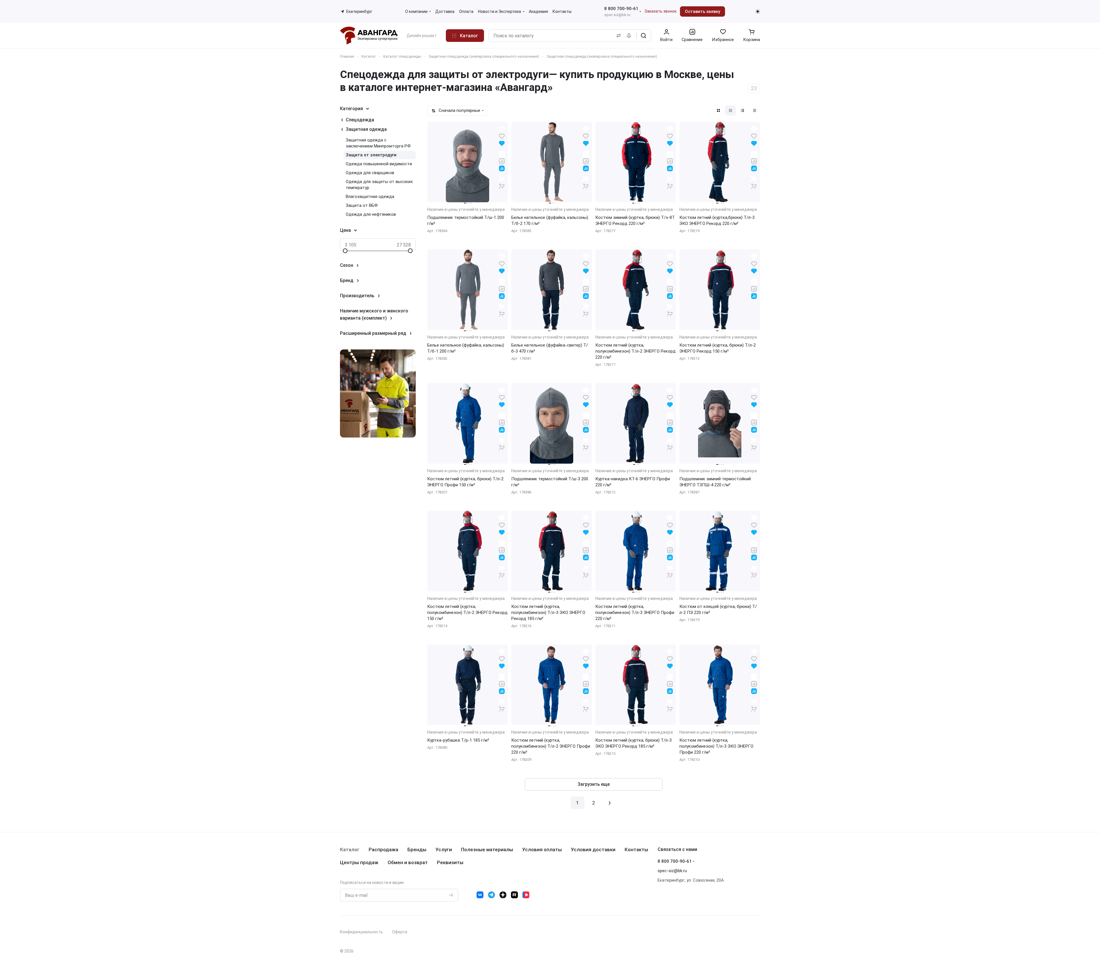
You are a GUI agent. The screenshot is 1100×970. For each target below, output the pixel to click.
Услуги (444, 849)
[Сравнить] (502, 161)
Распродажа (383, 849)
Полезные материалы (487, 849)
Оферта (399, 932)
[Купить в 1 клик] (502, 182)
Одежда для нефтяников (371, 214)
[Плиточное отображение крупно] (718, 110)
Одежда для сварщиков (370, 172)
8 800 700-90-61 (621, 8)
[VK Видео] (525, 894)
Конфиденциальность (361, 932)
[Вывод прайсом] (754, 110)
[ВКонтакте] (480, 894)
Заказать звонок (660, 11)
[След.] (610, 802)
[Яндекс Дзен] (503, 894)
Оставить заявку (702, 11)
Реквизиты (450, 862)
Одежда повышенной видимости (379, 163)
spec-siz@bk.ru (617, 15)
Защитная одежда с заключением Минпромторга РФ (378, 143)
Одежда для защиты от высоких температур (379, 184)
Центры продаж (359, 862)
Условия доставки (593, 849)
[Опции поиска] (617, 36)
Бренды (416, 849)
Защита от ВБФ (362, 205)
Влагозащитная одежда (370, 196)
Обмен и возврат (408, 862)
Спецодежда (360, 120)
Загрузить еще (594, 784)
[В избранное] (502, 136)
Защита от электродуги (371, 155)
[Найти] (643, 36)
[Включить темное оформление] (757, 11)
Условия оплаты (542, 849)
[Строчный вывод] (742, 110)
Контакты (636, 849)
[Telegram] (491, 894)
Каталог (349, 849)
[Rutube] (514, 894)
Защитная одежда (366, 129)
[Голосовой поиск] (630, 36)
